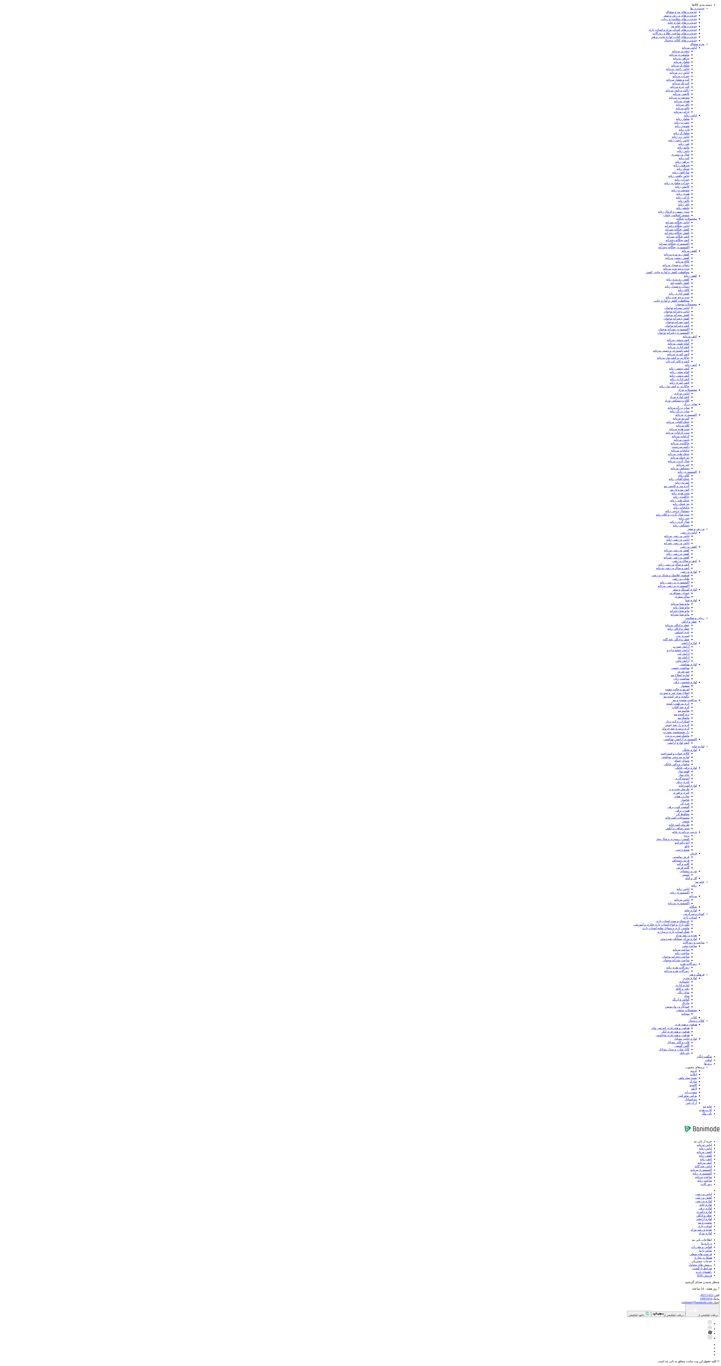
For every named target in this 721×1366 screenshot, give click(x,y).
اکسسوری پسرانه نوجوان (673, 329)
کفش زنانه (690, 275)
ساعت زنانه (682, 953)
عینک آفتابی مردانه (677, 421)
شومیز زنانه (682, 126)
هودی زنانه (682, 193)
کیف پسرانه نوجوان (677, 322)
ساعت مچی (689, 946)
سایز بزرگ (690, 404)
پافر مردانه (682, 104)
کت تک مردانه (680, 83)
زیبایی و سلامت (694, 618)
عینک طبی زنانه (679, 500)
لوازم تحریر (690, 978)
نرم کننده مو (681, 714)
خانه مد (699, 881)
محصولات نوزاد (687, 389)
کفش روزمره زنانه (677, 279)
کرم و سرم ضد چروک (675, 728)
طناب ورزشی (680, 578)
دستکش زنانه (681, 525)
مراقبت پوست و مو (685, 700)
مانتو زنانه (683, 147)
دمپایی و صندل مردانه (675, 265)
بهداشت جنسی (680, 667)
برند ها (708, 1063)
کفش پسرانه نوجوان (676, 315)
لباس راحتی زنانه (678, 140)
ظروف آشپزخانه (679, 824)
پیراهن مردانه (681, 58)
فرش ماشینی (680, 856)
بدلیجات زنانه (681, 507)
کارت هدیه (705, 1110)
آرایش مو (683, 657)
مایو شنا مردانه (680, 603)
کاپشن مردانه (681, 94)
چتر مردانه (682, 464)
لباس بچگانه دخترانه (677, 225)
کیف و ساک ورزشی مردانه (672, 568)
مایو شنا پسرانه (679, 614)
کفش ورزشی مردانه (676, 550)
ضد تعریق (683, 671)
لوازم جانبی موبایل (685, 1038)
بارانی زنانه (682, 197)
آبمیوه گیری (682, 778)
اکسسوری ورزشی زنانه (674, 582)
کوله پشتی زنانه (679, 372)
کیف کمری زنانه (679, 382)
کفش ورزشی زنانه (677, 553)
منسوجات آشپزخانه (677, 817)
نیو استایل (691, 1099)
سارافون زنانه (680, 172)
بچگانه (693, 906)
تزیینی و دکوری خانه (684, 831)
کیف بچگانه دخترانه (677, 240)
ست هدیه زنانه (680, 493)
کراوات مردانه (680, 436)
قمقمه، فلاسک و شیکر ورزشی (670, 575)
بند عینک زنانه (681, 503)
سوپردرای (691, 1092)
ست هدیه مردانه (679, 429)
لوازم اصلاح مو (680, 675)
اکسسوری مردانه (686, 414)
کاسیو (693, 1085)
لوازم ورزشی (688, 571)
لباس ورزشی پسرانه (676, 543)
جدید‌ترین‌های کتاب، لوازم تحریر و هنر (674, 36)
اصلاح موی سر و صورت (674, 692)
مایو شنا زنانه (681, 607)
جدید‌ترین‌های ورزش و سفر (680, 15)
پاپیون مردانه (681, 439)
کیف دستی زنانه (679, 375)
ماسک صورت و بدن (677, 735)
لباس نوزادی (681, 393)
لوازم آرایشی (689, 643)
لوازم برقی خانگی (686, 767)
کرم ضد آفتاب (680, 707)
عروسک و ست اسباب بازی (672, 921)
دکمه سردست (680, 446)
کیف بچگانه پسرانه (677, 236)
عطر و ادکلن (689, 621)
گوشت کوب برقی (678, 807)
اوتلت (708, 1060)
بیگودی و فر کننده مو (676, 696)
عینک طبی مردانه (678, 454)
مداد (686, 995)
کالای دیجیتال (696, 1020)
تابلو (687, 846)
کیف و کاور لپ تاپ (677, 361)
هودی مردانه (681, 101)
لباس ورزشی (688, 532)
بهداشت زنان (681, 678)
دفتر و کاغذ (682, 988)
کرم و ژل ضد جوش (677, 725)
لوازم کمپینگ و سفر (684, 589)
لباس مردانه (689, 47)
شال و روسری (680, 154)
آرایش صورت (681, 646)
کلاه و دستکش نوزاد (677, 400)
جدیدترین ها (697, 8)
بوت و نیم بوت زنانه (677, 297)
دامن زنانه (683, 151)
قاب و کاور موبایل (678, 1042)
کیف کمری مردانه (678, 354)
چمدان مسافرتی (679, 593)
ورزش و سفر (696, 528)
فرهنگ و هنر (696, 974)
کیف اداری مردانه (678, 347)
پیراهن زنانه (682, 161)
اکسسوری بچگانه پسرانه (674, 243)
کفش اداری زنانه (679, 293)
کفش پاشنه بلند (679, 282)
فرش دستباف (680, 860)
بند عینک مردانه (679, 457)
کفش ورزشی (688, 546)
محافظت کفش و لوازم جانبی (671, 300)
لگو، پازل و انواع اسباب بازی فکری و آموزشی (661, 924)
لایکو (694, 1088)
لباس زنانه (690, 115)
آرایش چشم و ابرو (678, 650)
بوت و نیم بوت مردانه (676, 268)
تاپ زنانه (684, 129)
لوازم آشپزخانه (688, 785)
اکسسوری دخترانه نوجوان (673, 332)
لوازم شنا (691, 600)
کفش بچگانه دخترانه (676, 233)
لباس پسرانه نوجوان (676, 307)
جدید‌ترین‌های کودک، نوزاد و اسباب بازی (673, 29)
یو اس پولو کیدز (687, 1095)
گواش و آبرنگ (680, 999)
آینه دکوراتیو (682, 842)
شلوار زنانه (682, 118)
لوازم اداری (682, 985)
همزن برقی (682, 810)
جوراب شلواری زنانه (676, 183)
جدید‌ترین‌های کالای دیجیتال (680, 40)
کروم (693, 1070)
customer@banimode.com (696, 1302)
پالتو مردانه (682, 108)
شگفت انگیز (704, 1056)
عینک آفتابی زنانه (679, 479)
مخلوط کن (682, 814)
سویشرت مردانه (679, 97)
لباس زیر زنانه (680, 136)
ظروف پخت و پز (679, 789)
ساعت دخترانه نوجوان (675, 956)
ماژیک (685, 1003)
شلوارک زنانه (681, 133)
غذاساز (685, 799)
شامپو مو (683, 710)
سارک (693, 1081)
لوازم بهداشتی (688, 664)
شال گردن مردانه (678, 461)
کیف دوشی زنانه (679, 368)
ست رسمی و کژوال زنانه (673, 211)
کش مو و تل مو (679, 489)
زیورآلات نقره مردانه (676, 971)
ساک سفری (682, 596)
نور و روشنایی (688, 871)
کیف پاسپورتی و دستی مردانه (671, 350)
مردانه (693, 896)
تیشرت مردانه (680, 51)
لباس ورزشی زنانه (677, 539)
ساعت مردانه (681, 949)
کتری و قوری (681, 792)
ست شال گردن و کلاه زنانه (672, 514)
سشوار (685, 685)
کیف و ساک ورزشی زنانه (673, 564)
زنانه (694, 885)
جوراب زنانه (682, 179)
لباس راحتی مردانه (677, 69)
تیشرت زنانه (681, 122)
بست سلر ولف (687, 1077)
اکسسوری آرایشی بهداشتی (680, 739)
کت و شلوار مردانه (677, 79)
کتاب (694, 1017)
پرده (686, 835)
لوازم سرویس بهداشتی (675, 757)
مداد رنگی (683, 992)
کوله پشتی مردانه (678, 343)
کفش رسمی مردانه (677, 258)
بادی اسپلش (681, 632)
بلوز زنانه (683, 143)
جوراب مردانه (680, 76)
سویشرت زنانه (680, 190)
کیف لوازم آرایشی (678, 742)
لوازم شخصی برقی (685, 682)
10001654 (706, 1298)
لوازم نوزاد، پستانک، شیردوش (678, 938)
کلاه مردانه (682, 425)
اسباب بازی (690, 917)
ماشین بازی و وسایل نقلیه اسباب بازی (665, 928)
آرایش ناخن (682, 660)
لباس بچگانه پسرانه (677, 222)
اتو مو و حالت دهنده (677, 689)
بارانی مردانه (681, 111)
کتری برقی (682, 782)
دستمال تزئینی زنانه (677, 511)
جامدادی (684, 981)
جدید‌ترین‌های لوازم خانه (682, 22)
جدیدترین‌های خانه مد (684, 26)
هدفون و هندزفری (686, 1024)
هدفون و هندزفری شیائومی (672, 1035)
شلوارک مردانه (680, 65)
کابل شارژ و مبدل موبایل (674, 1049)
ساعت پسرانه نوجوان (676, 960)
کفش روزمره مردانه (676, 254)
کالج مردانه (682, 261)
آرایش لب (683, 653)
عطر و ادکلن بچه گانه (676, 639)
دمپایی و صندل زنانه (677, 286)
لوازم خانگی (689, 749)
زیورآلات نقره (688, 963)
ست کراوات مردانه (677, 432)
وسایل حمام (681, 760)
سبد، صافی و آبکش (677, 828)
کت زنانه (684, 158)
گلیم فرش (682, 867)
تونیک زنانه (683, 168)
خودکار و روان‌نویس (677, 1006)
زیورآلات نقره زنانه (677, 967)
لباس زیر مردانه (679, 72)
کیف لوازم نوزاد (679, 397)
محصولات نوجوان (686, 304)
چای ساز (684, 774)
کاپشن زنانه (682, 186)
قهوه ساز (683, 771)
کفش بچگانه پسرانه (677, 229)
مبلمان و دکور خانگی (676, 764)
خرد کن (684, 803)
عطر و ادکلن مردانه (677, 625)
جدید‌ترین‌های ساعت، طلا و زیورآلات (674, 33)
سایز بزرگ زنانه (679, 411)
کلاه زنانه (683, 475)
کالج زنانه (683, 290)
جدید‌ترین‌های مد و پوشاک (681, 12)
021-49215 (706, 1295)
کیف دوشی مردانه (678, 340)
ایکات (693, 1074)
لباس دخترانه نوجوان (676, 311)
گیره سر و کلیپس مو (676, 486)
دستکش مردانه (680, 468)
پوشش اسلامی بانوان (676, 215)
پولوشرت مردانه (679, 54)
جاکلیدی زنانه (681, 496)
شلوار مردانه (681, 61)
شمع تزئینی (682, 849)
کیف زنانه (691, 364)
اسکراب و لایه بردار (677, 721)
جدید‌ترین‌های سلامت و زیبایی (679, 19)
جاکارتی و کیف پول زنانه (674, 386)
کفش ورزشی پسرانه (676, 557)
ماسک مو (683, 717)
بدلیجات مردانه (680, 450)
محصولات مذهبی (686, 1010)
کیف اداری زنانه (679, 379)
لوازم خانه (698, 746)
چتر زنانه (684, 518)
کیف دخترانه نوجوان (677, 325)
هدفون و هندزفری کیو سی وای (670, 1028)
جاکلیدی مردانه (680, 443)
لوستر (685, 874)
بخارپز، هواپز (681, 796)
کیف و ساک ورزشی (684, 561)
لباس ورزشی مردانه (676, 536)
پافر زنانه (683, 204)
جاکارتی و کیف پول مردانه (673, 357)
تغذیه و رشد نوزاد (686, 935)
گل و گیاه (691, 878)
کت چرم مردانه (679, 86)
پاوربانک (684, 1053)
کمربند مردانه (681, 418)
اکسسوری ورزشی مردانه (673, 585)
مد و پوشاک (697, 44)
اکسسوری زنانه (687, 471)
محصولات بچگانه (686, 218)
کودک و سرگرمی (693, 913)
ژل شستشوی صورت (676, 732)
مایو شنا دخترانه (679, 610)
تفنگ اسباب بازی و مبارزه (673, 931)
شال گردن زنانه (679, 521)
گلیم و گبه (683, 864)
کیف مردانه (690, 336)
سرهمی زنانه (681, 165)
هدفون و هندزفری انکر (675, 1031)
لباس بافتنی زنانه (678, 176)
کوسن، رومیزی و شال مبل (672, 839)
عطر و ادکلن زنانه (678, 628)
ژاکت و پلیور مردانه (677, 90)
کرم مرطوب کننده (677, 703)
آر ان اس (691, 1102)
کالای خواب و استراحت (675, 753)
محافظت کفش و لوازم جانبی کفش (667, 272)
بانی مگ (707, 1113)
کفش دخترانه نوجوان (676, 318)
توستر (685, 821)
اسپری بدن (682, 635)
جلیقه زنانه (682, 208)
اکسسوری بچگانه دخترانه (673, 247)
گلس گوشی (682, 1045)
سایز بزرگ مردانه (678, 407)
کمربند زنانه (682, 482)
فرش (693, 853)
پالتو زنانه (683, 200)
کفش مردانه (689, 250)
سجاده (685, 1013)
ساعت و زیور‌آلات (693, 942)
